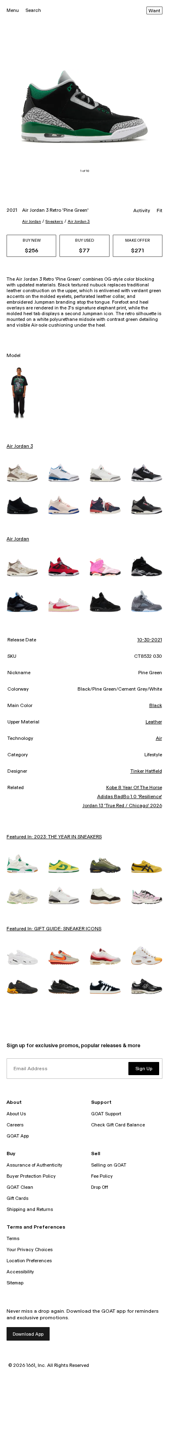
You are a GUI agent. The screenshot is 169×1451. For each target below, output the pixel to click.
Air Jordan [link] (18, 539)
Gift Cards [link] (17, 1198)
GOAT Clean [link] (20, 1187)
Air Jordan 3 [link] (20, 446)
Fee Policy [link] (102, 1176)
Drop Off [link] (99, 1187)
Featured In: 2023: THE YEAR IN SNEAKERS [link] (54, 837)
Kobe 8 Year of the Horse (134, 787)
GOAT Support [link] (106, 1114)
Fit (159, 210)
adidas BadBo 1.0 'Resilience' (129, 796)
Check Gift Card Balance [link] (118, 1125)
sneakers (54, 222)
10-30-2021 (149, 640)
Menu (13, 10)
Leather (154, 722)
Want (154, 11)
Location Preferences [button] (29, 1261)
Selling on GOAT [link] (108, 1165)
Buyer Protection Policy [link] (31, 1176)
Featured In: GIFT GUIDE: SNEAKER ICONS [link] (54, 929)
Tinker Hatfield (146, 771)
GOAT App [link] (18, 1136)
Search (33, 10)
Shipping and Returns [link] (30, 1209)
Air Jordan (31, 222)
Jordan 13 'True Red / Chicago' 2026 (122, 805)
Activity (141, 210)
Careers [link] (15, 1125)
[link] (22, 473)
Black (155, 705)
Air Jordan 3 (79, 222)
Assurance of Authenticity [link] (34, 1165)
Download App (28, 1334)
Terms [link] (13, 1238)
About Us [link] (16, 1114)
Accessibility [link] (20, 1272)
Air (159, 738)
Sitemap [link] (15, 1283)
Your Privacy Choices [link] (30, 1249)
